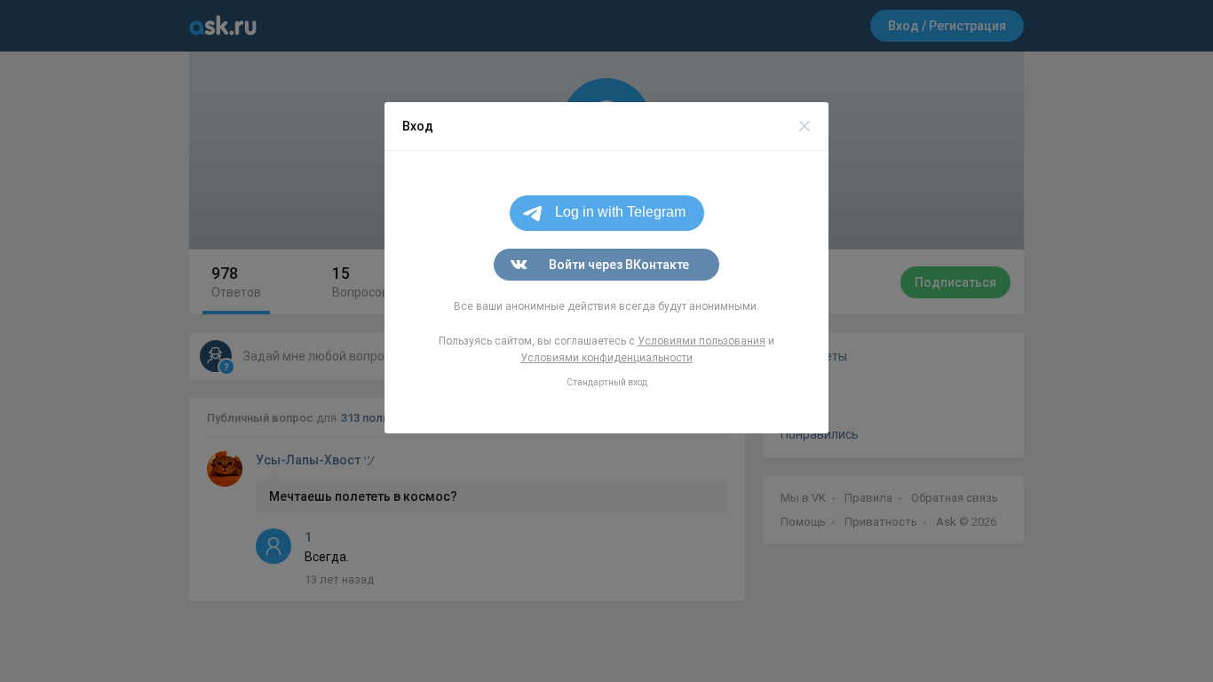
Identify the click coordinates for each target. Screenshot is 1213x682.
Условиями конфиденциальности (606, 358)
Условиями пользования (701, 341)
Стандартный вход (607, 382)
